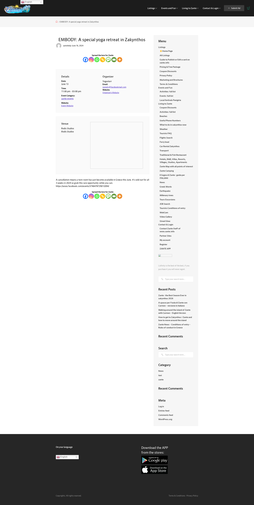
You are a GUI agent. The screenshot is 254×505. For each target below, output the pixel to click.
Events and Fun (168, 8)
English (63, 457)
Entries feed (163, 410)
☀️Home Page (166, 51)
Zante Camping (167, 171)
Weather (164, 129)
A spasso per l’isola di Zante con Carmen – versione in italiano (172, 304)
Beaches (163, 116)
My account (165, 240)
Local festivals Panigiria (170, 100)
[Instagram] (91, 59)
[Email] (114, 59)
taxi (160, 375)
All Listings (165, 55)
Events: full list (166, 96)
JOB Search (165, 204)
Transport (164, 150)
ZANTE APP (165, 248)
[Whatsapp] (96, 59)
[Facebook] (85, 59)
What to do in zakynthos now (173, 125)
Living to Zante (189, 8)
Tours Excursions (167, 199)
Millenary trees (166, 195)
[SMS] (108, 59)
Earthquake (165, 191)
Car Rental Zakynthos (170, 146)
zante (161, 379)
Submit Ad (235, 8)
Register (163, 244)
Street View (165, 221)
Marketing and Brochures (171, 80)
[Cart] (248, 8)
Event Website (67, 106)
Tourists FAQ (166, 133)
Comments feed (165, 415)
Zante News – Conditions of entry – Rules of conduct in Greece (174, 326)
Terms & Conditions (169, 84)
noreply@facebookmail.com (114, 87)
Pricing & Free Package (170, 67)
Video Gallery (166, 217)
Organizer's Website (111, 92)
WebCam (164, 212)
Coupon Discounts (168, 71)
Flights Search (166, 137)
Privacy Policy (166, 75)
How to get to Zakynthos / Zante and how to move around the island (175, 318)
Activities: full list (168, 91)
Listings (151, 8)
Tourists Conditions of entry (172, 208)
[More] (119, 59)
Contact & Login (210, 8)
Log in (161, 406)
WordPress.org (165, 419)
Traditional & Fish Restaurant (173, 155)
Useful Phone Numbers (170, 120)
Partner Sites (165, 236)
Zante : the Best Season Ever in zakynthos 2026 (172, 297)
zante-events (67, 98)
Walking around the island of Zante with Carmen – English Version (174, 311)
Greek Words (166, 186)
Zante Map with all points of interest (176, 166)
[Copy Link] (102, 59)
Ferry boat (164, 142)
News (162, 182)
